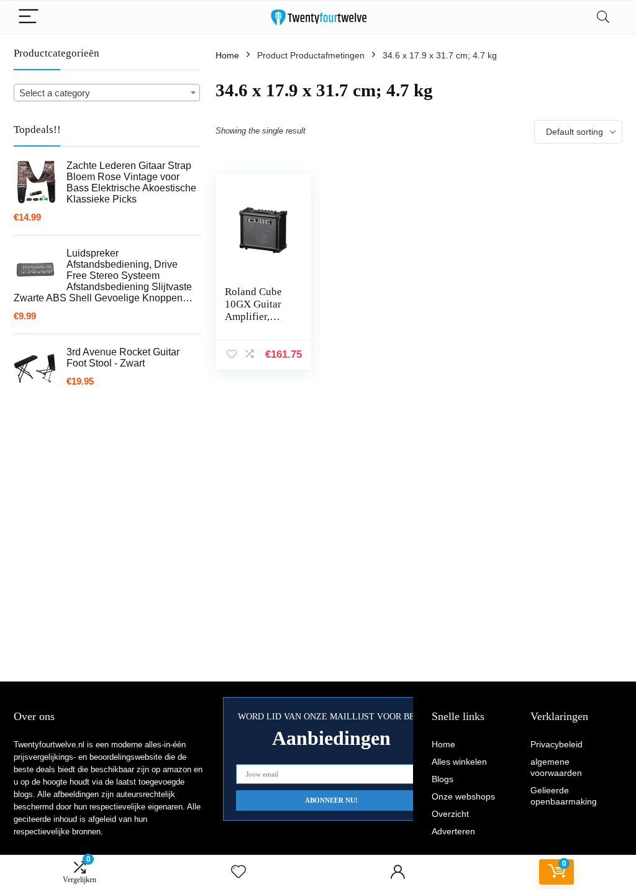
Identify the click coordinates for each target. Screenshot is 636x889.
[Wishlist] (238, 872)
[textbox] (106, 93)
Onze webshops (463, 796)
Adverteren (453, 831)
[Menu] (28, 17)
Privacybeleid (556, 744)
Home (227, 55)
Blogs (442, 779)
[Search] (603, 17)
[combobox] (107, 92)
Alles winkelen (459, 762)
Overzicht (450, 814)
